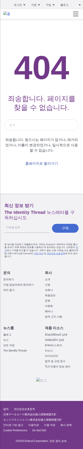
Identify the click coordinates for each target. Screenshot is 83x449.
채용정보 (50, 295)
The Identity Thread (15, 350)
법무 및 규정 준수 (55, 361)
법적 (6, 409)
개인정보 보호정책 (56, 253)
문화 (47, 300)
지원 (47, 284)
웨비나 (49, 311)
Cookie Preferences (15, 430)
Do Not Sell (39, 430)
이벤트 (49, 306)
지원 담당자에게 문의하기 (18, 284)
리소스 (49, 350)
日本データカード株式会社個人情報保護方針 (29, 414)
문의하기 (8, 279)
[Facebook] (32, 389)
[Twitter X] (23, 389)
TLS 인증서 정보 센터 (57, 366)
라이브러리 (51, 355)
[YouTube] (60, 389)
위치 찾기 (9, 290)
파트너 (49, 290)
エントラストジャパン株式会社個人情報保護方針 (32, 419)
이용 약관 (38, 253)
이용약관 (33, 425)
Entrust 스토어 (53, 345)
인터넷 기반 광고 (13, 425)
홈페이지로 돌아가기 (41, 163)
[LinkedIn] (50, 389)
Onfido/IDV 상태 (54, 340)
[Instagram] (41, 389)
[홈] (6, 14)
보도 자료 (9, 345)
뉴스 (6, 340)
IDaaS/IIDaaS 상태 (56, 334)
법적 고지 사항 (53, 316)
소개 (47, 279)
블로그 (64, 4)
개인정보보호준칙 (24, 409)
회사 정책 (66, 425)
